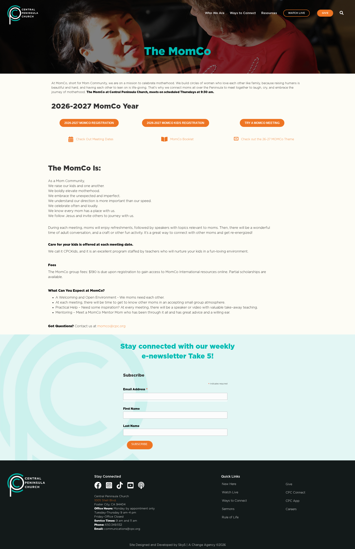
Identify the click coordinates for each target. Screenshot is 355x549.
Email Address (135, 390)
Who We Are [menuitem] (214, 13)
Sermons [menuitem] (228, 509)
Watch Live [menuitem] (296, 13)
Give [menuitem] (325, 13)
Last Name (131, 426)
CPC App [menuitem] (293, 500)
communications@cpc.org (122, 529)
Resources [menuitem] (269, 13)
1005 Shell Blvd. (105, 500)
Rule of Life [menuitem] (230, 517)
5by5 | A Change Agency (196, 544)
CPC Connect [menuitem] (295, 492)
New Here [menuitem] (229, 484)
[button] (342, 13)
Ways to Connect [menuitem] (243, 13)
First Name (131, 408)
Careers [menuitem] (291, 509)
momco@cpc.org (111, 326)
